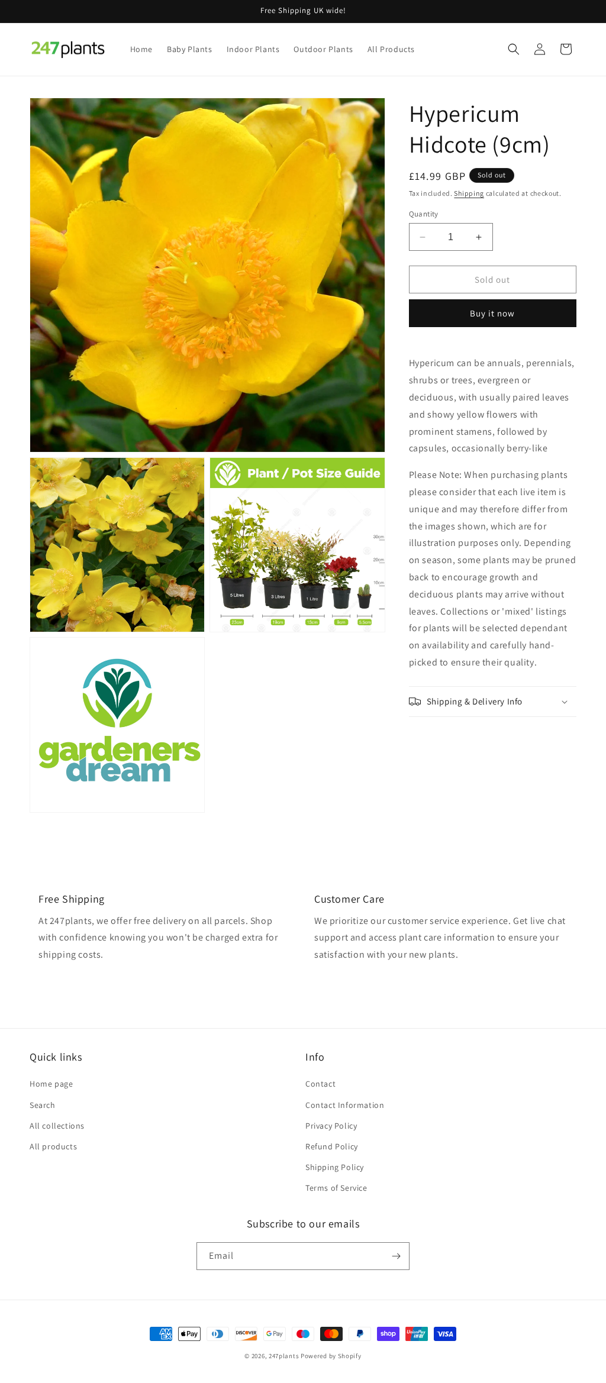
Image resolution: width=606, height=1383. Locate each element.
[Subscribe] (396, 1256)
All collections (57, 1125)
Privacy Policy (331, 1125)
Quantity (424, 214)
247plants (284, 1356)
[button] (514, 49)
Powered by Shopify (331, 1356)
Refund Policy (331, 1146)
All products (53, 1146)
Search (43, 1105)
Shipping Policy (334, 1167)
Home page (51, 1083)
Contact (320, 1083)
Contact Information (344, 1105)
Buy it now (492, 313)
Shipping (469, 193)
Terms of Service (336, 1187)
